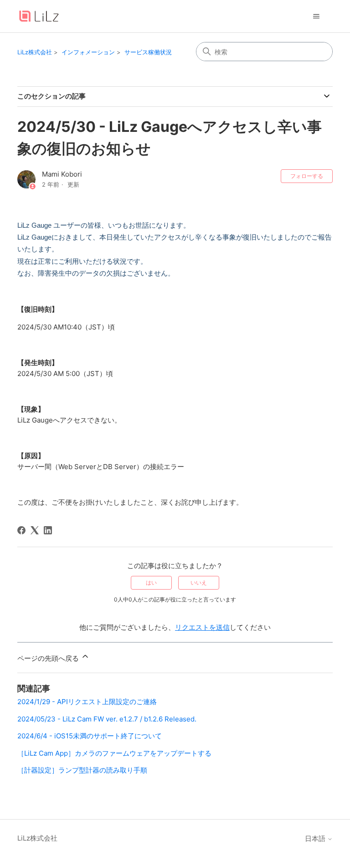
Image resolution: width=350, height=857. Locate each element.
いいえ (198, 582)
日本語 (316, 838)
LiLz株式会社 (34, 52)
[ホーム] (38, 16)
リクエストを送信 (202, 627)
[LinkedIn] (48, 530)
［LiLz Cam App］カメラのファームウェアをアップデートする (114, 753)
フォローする (306, 175)
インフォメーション (88, 52)
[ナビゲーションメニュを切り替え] (316, 16)
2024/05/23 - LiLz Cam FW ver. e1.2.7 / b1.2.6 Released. (106, 719)
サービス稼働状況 (148, 52)
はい (151, 582)
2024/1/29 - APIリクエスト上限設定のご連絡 (87, 701)
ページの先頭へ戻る (49, 658)
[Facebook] (21, 530)
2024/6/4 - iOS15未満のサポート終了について (89, 736)
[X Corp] (35, 530)
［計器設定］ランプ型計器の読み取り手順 (82, 770)
